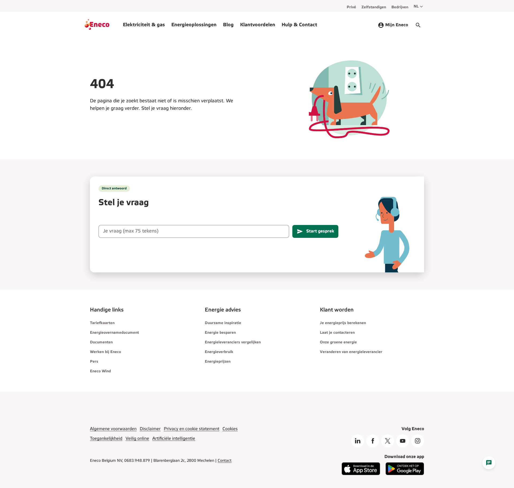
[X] (387, 440)
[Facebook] (372, 440)
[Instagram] (417, 440)
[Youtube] (402, 440)
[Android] (405, 474)
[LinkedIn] (357, 440)
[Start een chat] (488, 462)
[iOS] (361, 474)
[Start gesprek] (418, 25)
